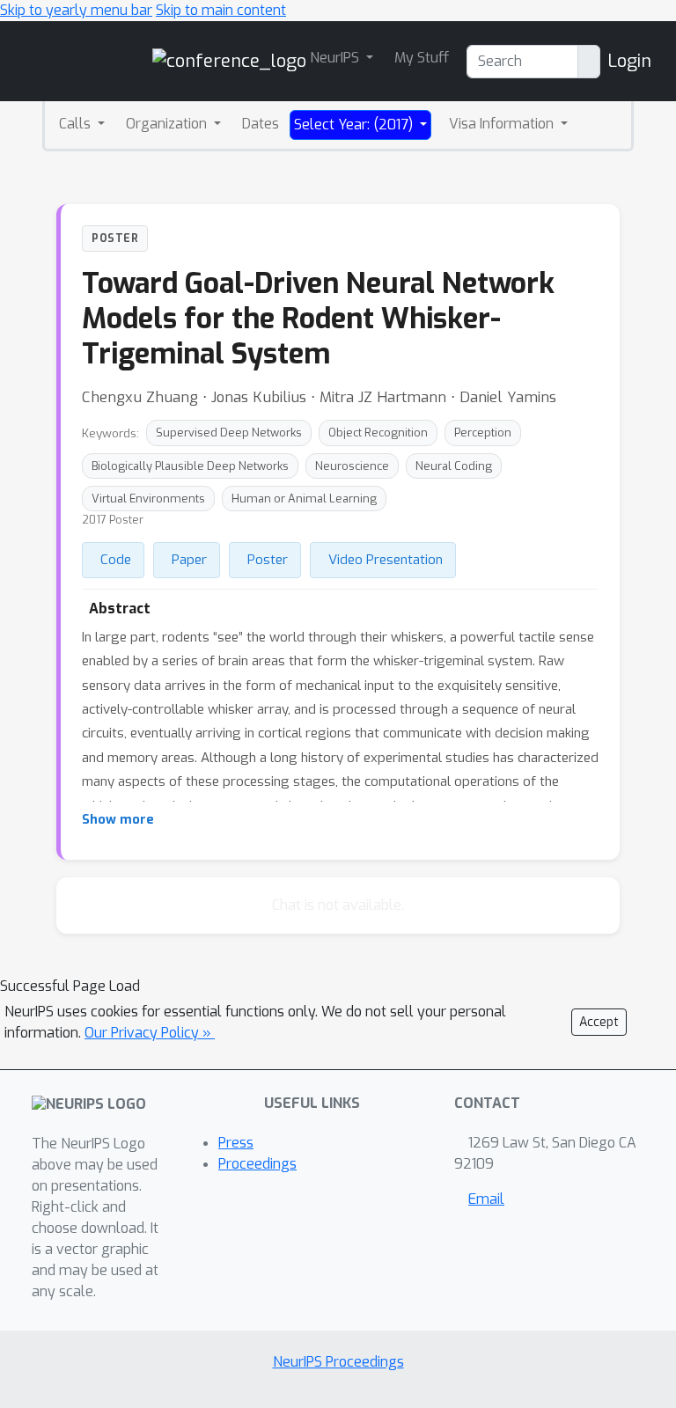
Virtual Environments (148, 498)
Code (115, 559)
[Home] (229, 60)
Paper (189, 559)
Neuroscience (352, 465)
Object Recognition (378, 432)
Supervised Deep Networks (229, 432)
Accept (599, 1022)
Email (486, 1199)
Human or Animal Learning (304, 498)
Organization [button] (168, 123)
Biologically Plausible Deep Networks (190, 465)
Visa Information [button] (503, 123)
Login (629, 61)
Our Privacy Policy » (149, 1032)
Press (236, 1142)
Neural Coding (453, 465)
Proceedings (257, 1164)
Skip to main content (221, 10)
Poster (267, 559)
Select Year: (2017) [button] (355, 124)
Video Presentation (385, 559)
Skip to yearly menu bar (76, 10)
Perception (482, 432)
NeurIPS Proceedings (338, 1362)
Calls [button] (76, 123)
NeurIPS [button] (336, 57)
